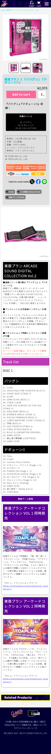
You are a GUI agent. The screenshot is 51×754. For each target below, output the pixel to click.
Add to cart (21, 94)
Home (3, 10)
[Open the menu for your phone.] (47, 4)
